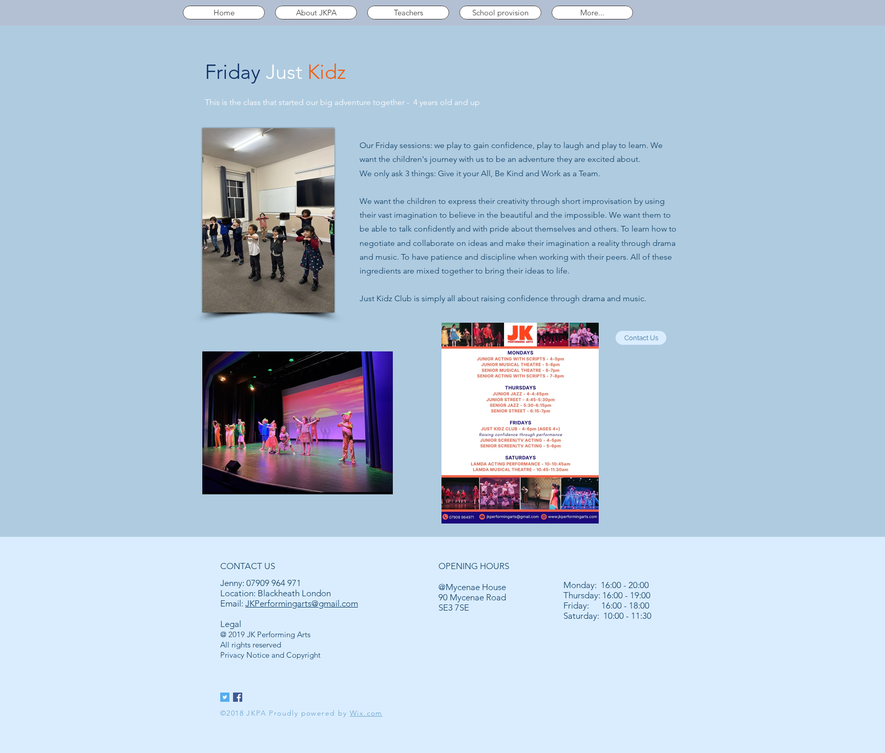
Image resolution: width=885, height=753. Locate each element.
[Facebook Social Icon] (237, 697)
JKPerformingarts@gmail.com (301, 603)
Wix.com (366, 713)
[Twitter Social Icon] (224, 697)
